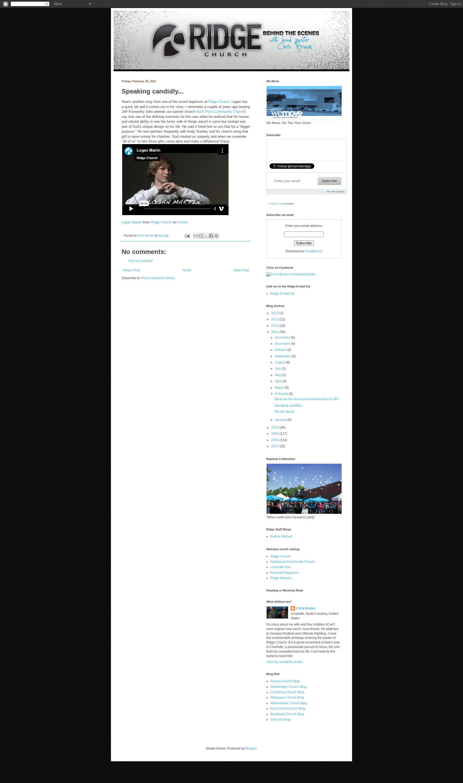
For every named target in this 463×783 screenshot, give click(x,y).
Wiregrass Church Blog (287, 697)
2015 (275, 313)
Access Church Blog (285, 681)
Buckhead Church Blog (287, 714)
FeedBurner (313, 251)
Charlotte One (280, 567)
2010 (275, 427)
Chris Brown (146, 235)
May (278, 375)
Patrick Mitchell (281, 536)
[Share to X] (206, 235)
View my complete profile (284, 662)
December (283, 337)
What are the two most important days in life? (306, 399)
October (281, 350)
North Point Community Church (220, 112)
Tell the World (284, 412)
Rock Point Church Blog (287, 708)
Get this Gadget (335, 192)
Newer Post (131, 270)
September (283, 356)
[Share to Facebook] (211, 235)
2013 (275, 319)
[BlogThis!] (201, 235)
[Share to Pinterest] (216, 235)
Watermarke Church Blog (288, 703)
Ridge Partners (281, 578)
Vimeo (183, 222)
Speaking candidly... (289, 405)
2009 (275, 434)
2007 (275, 446)
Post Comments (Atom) (158, 278)
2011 (275, 332)
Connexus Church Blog (287, 692)
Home (186, 270)
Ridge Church (218, 102)
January (281, 420)
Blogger (251, 748)
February (282, 394)
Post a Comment (140, 261)
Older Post (241, 270)
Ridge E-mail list (282, 293)
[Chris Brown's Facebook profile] (291, 274)
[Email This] (196, 235)
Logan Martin (132, 222)
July (278, 368)
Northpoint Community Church (292, 562)
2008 (275, 440)
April (278, 381)
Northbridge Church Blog (288, 687)
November (283, 344)
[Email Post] (187, 235)
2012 (275, 326)
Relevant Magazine (284, 573)
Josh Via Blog (280, 719)
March (280, 387)
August (280, 362)
